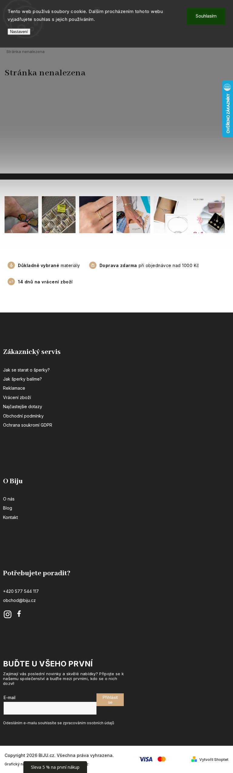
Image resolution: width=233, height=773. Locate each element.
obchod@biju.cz (19, 600)
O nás (9, 498)
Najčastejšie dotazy (22, 406)
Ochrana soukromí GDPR (27, 425)
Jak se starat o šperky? (26, 369)
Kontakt (10, 517)
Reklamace (14, 388)
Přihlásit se (110, 700)
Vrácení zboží (17, 397)
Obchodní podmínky (23, 415)
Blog (7, 507)
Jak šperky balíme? (22, 379)
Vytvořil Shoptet (213, 759)
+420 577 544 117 (21, 591)
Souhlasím (206, 16)
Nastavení (19, 31)
